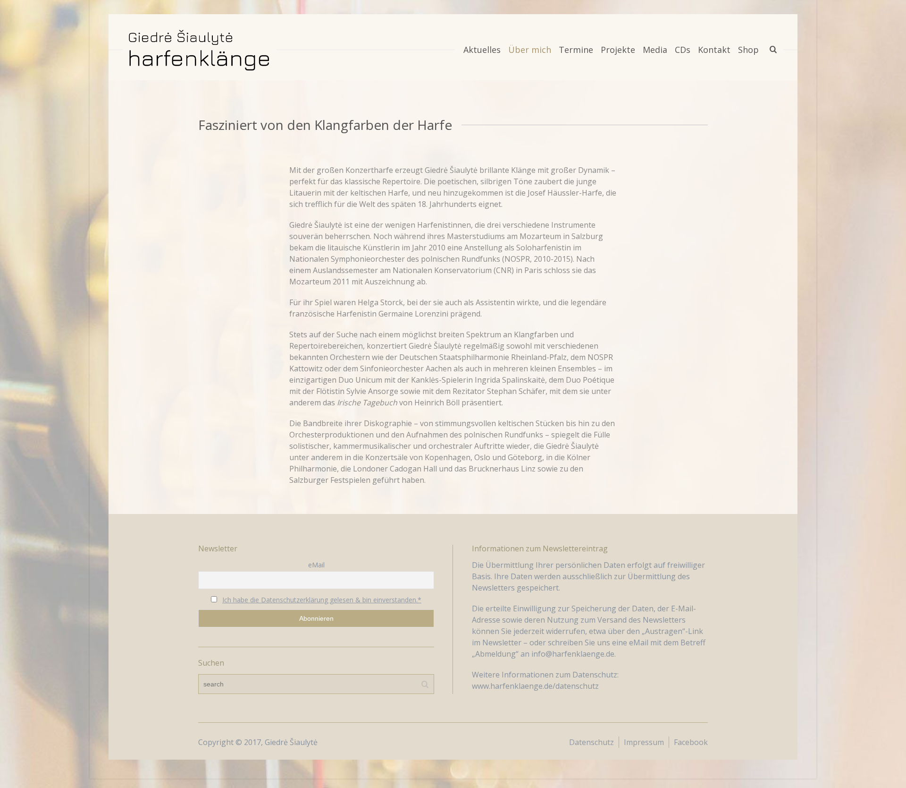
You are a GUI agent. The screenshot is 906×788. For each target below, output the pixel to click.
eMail (316, 564)
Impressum (644, 742)
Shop (748, 49)
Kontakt (714, 49)
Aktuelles (482, 49)
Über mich (529, 49)
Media (655, 49)
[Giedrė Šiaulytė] (199, 49)
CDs (682, 49)
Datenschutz (591, 742)
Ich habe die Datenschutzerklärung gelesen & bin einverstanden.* (321, 599)
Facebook (691, 742)
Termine (576, 49)
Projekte (618, 49)
